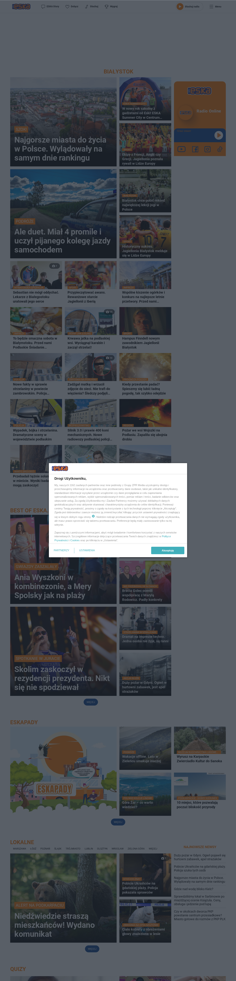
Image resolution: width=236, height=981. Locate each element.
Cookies (75, 540)
